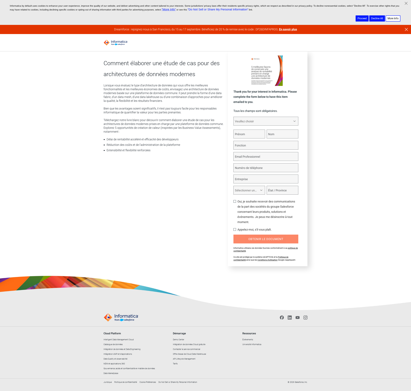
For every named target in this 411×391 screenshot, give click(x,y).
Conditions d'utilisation (268, 260)
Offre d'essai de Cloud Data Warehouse (189, 354)
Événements (247, 339)
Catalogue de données (113, 344)
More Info (393, 18)
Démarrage (179, 333)
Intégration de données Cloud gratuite (189, 344)
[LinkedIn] (290, 317)
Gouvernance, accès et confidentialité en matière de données (129, 368)
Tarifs (175, 364)
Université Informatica (251, 344)
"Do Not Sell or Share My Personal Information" (218, 9)
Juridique (108, 382)
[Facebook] (282, 317)
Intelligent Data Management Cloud (119, 339)
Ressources (249, 333)
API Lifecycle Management (184, 359)
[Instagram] (305, 317)
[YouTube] (298, 317)
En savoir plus (288, 29)
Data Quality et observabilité (115, 359)
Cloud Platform (112, 333)
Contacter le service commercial (186, 349)
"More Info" (169, 9)
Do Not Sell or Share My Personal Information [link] (177, 382)
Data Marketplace (111, 373)
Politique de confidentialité (125, 382)
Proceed (362, 18)
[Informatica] (116, 43)
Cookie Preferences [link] (148, 382)
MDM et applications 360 (114, 364)
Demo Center (178, 339)
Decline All (377, 18)
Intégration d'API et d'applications (118, 354)
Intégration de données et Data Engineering (122, 349)
